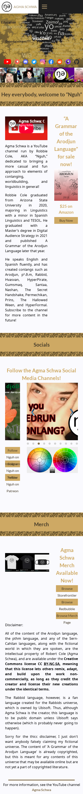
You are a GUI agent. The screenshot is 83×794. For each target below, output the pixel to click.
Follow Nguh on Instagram (12, 451)
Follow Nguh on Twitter (12, 464)
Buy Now (66, 220)
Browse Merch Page (67, 616)
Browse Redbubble (67, 602)
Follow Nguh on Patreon (12, 478)
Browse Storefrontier (67, 589)
